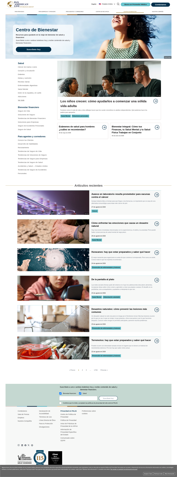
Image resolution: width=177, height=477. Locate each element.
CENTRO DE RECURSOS (102, 11)
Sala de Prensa (23, 414)
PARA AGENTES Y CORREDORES (75, 11)
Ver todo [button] (21, 100)
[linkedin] (22, 445)
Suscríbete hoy (33, 49)
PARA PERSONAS (19, 11)
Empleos (21, 418)
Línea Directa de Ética (47, 420)
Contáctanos (160, 5)
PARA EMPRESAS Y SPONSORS (47, 11)
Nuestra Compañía (25, 421)
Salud (85, 393)
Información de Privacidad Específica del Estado (68, 432)
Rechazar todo (158, 474)
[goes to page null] (155, 101)
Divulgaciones (44, 427)
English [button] (94, 4)
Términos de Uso (45, 417)
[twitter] (29, 445)
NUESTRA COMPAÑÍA (157, 11)
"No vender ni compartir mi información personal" (123, 469)
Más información (169, 474)
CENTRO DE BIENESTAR (130, 11)
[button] (107, 4)
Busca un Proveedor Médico (135, 4)
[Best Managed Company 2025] (25, 459)
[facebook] (25, 445)
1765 (96, 370)
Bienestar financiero (69, 393)
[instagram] (19, 445)
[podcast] (32, 445)
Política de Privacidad (68, 420)
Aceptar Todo (148, 474)
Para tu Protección (46, 424)
